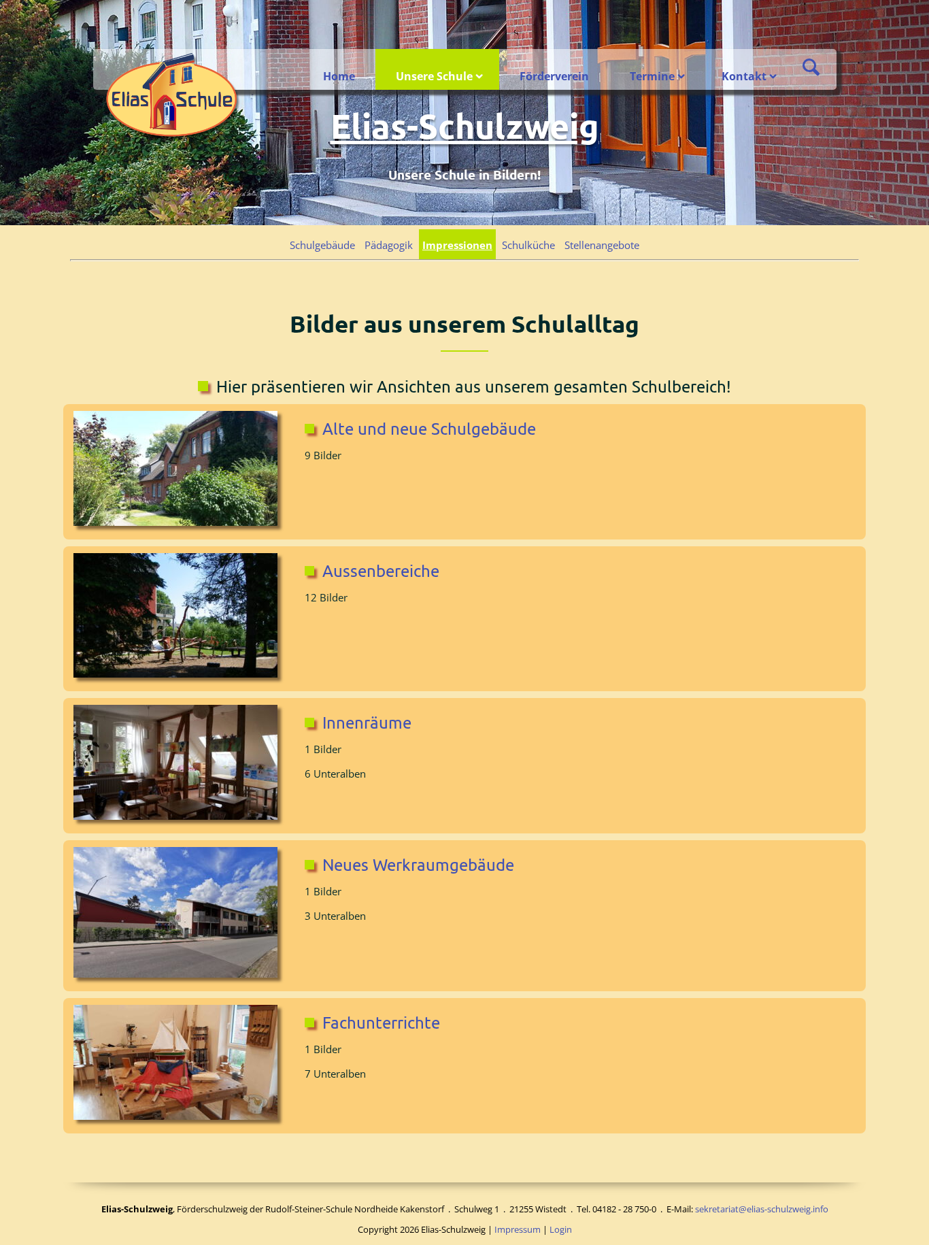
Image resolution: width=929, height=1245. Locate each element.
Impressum (517, 1229)
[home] (173, 96)
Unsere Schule (434, 76)
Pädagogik (389, 245)
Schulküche (528, 245)
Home (339, 76)
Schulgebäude (322, 245)
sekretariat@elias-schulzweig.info (761, 1209)
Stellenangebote (601, 245)
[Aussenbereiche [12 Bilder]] (178, 618)
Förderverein (554, 76)
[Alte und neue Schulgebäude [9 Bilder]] (178, 471)
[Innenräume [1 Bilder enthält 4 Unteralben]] (178, 764)
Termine (652, 76)
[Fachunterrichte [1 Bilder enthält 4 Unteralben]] (178, 1065)
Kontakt (744, 76)
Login (561, 1229)
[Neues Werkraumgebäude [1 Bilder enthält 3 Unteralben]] (178, 914)
